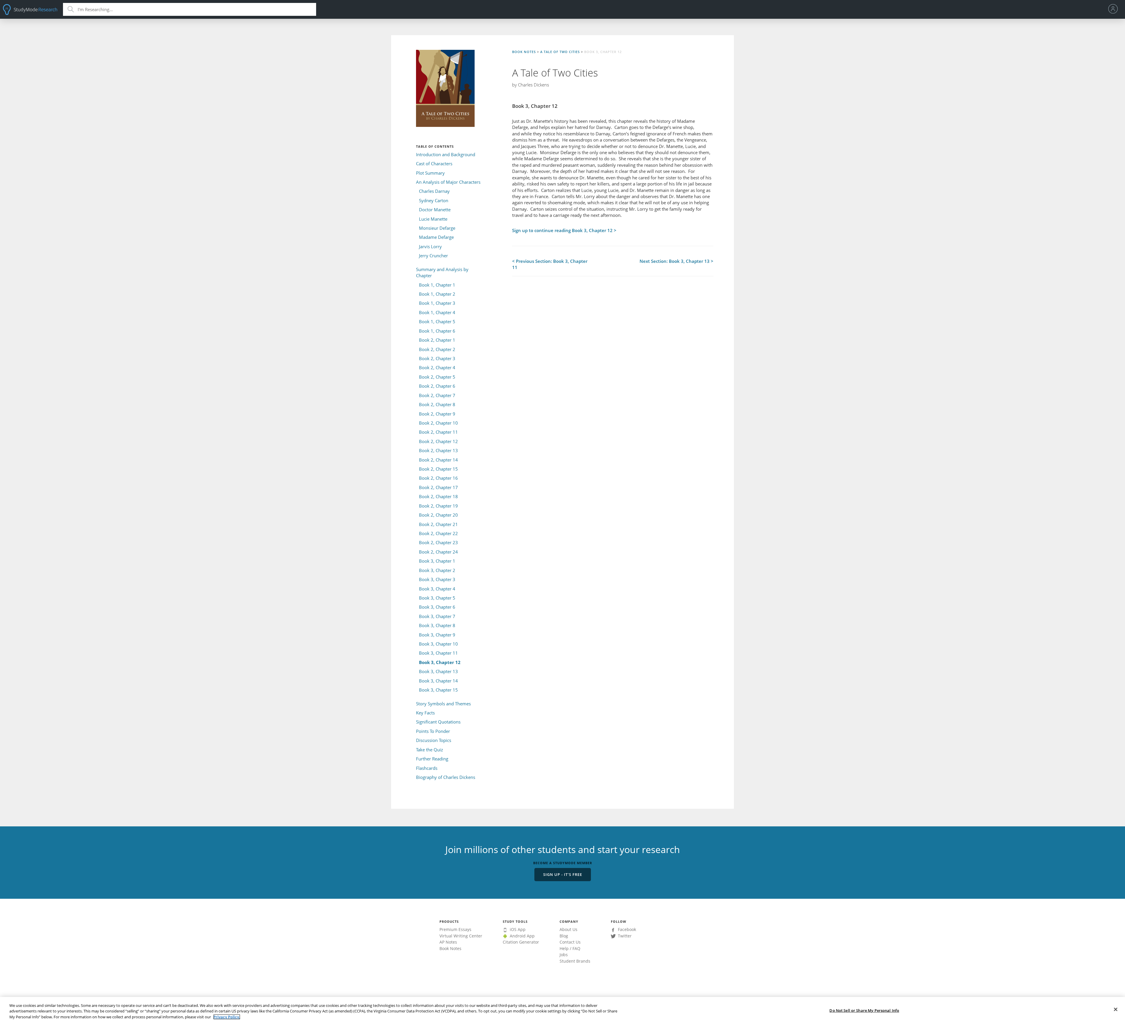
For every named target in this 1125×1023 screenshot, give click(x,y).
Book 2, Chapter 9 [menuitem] (437, 414)
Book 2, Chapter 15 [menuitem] (438, 469)
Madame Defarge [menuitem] (436, 237)
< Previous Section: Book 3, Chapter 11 (549, 264)
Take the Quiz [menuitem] (429, 750)
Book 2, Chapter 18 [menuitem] (438, 496)
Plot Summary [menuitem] (430, 173)
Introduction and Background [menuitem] (445, 154)
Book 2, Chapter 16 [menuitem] (438, 478)
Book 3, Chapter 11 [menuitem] (438, 653)
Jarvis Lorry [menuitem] (430, 246)
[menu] (1114, 9)
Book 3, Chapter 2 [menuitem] (437, 570)
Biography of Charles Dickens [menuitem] (445, 777)
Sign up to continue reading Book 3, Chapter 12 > (564, 230)
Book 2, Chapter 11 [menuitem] (438, 432)
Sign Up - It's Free (562, 874)
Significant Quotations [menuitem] (438, 722)
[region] (562, 1010)
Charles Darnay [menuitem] (434, 191)
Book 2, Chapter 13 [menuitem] (438, 450)
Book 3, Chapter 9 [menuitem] (437, 635)
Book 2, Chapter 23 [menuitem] (438, 542)
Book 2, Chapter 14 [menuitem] (438, 460)
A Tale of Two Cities (560, 52)
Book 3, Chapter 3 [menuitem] (437, 579)
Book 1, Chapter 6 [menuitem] (437, 331)
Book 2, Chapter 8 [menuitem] (437, 404)
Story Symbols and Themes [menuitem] (443, 704)
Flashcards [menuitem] (426, 768)
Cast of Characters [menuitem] (434, 163)
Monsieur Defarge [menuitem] (437, 228)
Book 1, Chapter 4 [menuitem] (437, 312)
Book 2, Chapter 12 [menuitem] (438, 441)
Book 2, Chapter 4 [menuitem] (437, 367)
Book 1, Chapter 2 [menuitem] (437, 294)
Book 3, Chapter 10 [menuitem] (438, 644)
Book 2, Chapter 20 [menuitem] (438, 515)
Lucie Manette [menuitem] (433, 219)
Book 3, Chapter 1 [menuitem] (437, 561)
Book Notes (524, 52)
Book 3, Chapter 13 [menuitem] (438, 671)
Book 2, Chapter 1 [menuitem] (437, 340)
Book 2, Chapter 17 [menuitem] (438, 487)
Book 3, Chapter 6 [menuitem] (437, 607)
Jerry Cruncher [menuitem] (433, 255)
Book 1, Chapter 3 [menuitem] (437, 303)
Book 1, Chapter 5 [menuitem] (437, 321)
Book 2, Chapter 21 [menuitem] (438, 524)
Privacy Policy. (226, 1016)
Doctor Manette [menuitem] (435, 209)
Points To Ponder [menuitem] (433, 731)
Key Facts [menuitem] (425, 713)
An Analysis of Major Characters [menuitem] (448, 182)
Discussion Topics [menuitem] (433, 740)
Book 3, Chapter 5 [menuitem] (437, 598)
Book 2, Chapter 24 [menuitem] (438, 552)
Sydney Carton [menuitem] (433, 200)
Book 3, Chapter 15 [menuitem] (438, 690)
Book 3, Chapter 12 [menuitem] (440, 662)
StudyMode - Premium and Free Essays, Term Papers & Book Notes (30, 9)
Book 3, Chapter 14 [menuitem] (438, 681)
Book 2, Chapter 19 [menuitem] (438, 506)
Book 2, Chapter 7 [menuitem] (437, 395)
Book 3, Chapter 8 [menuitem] (437, 625)
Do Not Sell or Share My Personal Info (864, 1010)
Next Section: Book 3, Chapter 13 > (676, 261)
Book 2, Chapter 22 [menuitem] (438, 533)
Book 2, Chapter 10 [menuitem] (438, 423)
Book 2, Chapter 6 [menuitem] (437, 386)
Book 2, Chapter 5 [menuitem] (437, 377)
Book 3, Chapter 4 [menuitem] (437, 589)
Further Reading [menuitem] (432, 759)
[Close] (1115, 1009)
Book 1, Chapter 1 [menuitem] (437, 285)
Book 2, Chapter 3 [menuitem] (437, 358)
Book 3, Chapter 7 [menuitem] (437, 616)
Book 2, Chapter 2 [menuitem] (437, 349)
